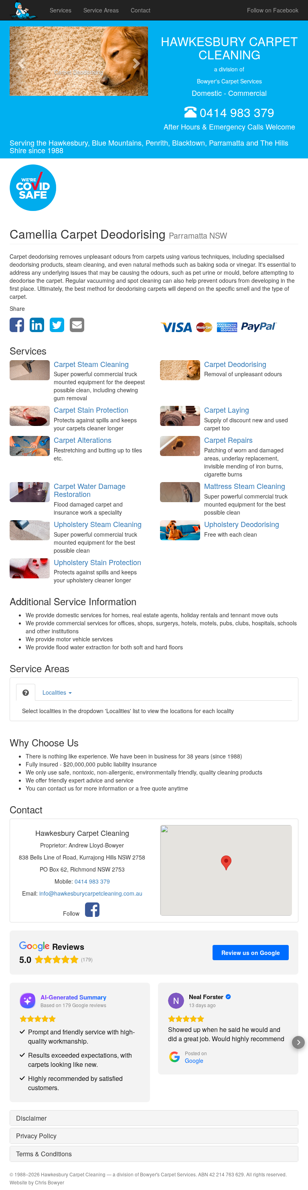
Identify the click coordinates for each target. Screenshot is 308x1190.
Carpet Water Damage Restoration (90, 489)
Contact (140, 10)
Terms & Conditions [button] (44, 1153)
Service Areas (101, 10)
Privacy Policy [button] (36, 1135)
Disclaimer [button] (31, 1118)
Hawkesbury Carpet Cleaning (73, 1174)
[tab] (25, 692)
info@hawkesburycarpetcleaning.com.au (90, 893)
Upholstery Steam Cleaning (98, 524)
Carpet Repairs (228, 439)
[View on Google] (176, 1001)
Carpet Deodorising (235, 364)
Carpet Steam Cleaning (91, 364)
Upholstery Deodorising (241, 524)
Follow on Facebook (272, 10)
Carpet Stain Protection (91, 409)
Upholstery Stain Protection (97, 562)
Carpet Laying (226, 409)
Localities (55, 692)
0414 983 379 (237, 112)
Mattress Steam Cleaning (244, 485)
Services (60, 10)
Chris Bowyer (49, 1182)
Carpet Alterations (82, 439)
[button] (20, 61)
